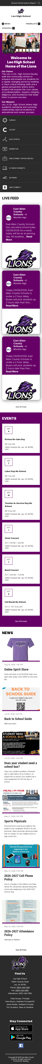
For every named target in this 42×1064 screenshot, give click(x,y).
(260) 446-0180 (23, 987)
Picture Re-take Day (15, 439)
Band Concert (12, 570)
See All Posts (21, 407)
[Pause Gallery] (37, 47)
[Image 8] (31, 50)
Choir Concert (12, 538)
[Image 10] (38, 50)
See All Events (21, 621)
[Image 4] (17, 50)
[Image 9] (34, 50)
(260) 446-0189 (22, 990)
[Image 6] (24, 50)
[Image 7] (27, 50)
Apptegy (26, 1061)
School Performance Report (23, 3)
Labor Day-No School (15, 471)
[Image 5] (20, 50)
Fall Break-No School (15, 602)
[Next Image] (12, 51)
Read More (12, 305)
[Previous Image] (6, 51)
